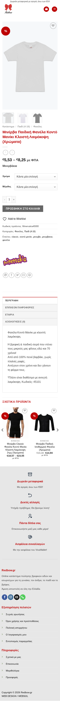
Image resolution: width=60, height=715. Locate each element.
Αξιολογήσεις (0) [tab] (15, 321)
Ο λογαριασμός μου (16, 634)
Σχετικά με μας (13, 657)
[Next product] (5, 152)
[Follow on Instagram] (11, 597)
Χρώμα (6, 176)
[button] (46, 9)
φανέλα (6, 240)
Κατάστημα (8, 126)
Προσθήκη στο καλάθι (23, 208)
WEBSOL (23, 696)
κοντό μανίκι (26, 237)
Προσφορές (12, 677)
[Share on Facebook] (11, 275)
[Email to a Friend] (23, 275)
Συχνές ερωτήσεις (15, 614)
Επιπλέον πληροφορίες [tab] (19, 307)
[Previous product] (12, 152)
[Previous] (8, 65)
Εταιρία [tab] (9, 314)
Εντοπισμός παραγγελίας (19, 641)
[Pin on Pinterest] (29, 275)
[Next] (52, 65)
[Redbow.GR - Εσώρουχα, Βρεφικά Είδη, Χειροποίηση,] (13, 9)
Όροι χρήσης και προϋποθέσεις (22, 621)
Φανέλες (37, 126)
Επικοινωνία (12, 663)
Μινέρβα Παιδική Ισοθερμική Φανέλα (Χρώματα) (45, 447)
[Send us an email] (17, 597)
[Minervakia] (15, 260)
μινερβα (37, 237)
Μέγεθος (6, 186)
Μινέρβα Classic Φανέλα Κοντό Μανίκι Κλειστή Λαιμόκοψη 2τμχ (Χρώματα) (15, 448)
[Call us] (23, 597)
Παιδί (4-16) (24, 126)
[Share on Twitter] (17, 275)
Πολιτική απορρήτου (16, 627)
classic (15, 237)
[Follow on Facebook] (4, 597)
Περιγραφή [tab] (11, 300)
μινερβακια (47, 237)
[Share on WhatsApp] (5, 275)
